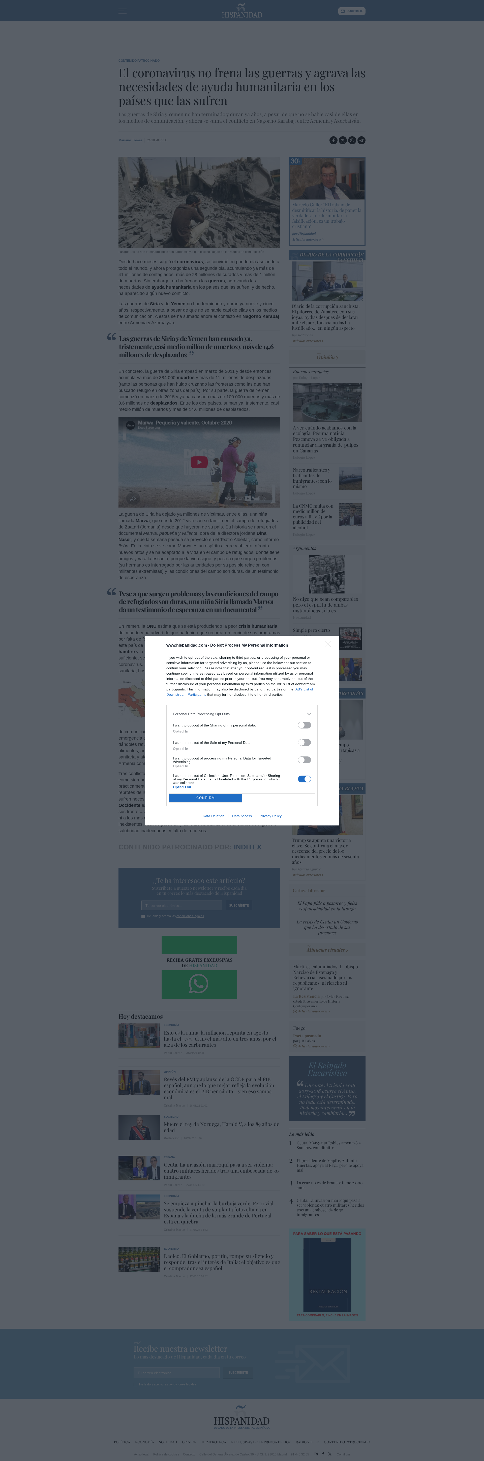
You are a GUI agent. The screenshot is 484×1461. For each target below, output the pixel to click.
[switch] (304, 725)
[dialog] (242, 730)
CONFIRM (205, 798)
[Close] (329, 645)
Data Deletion (213, 816)
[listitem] (242, 714)
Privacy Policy (271, 816)
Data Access (242, 816)
